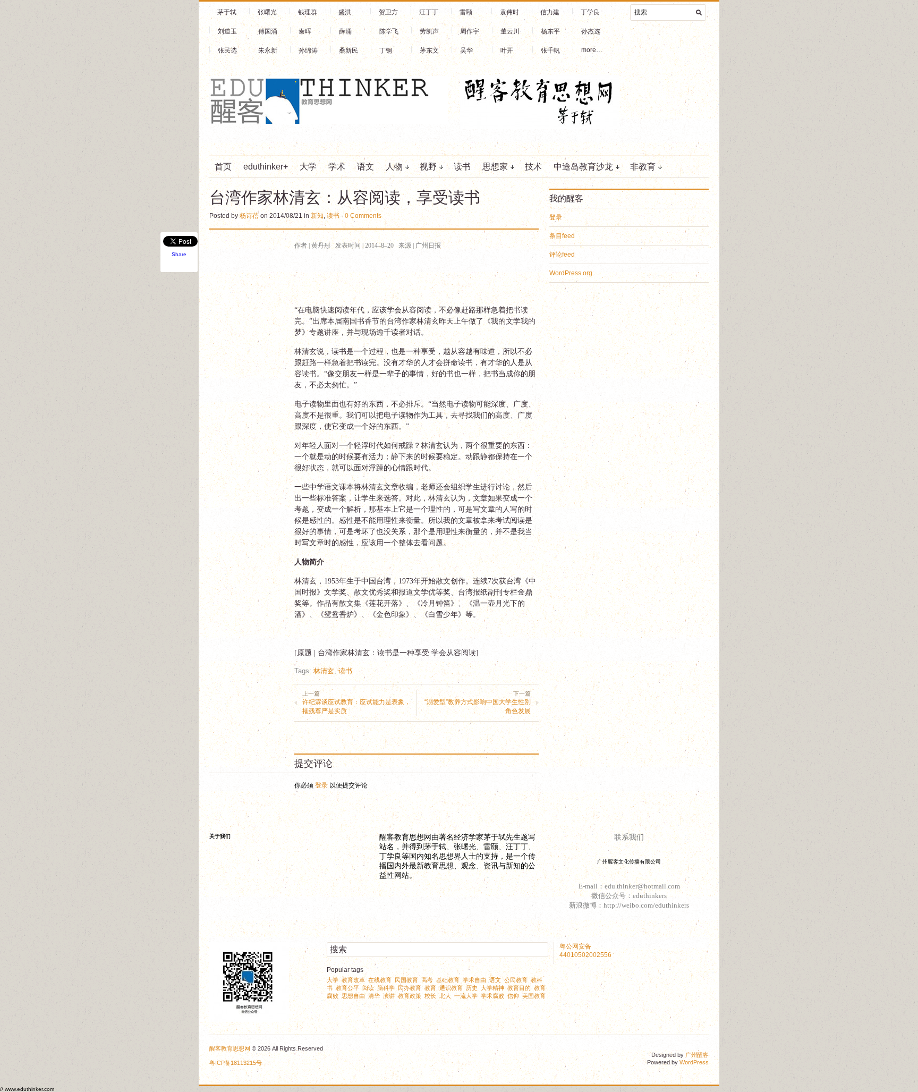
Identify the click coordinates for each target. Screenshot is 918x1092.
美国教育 (534, 996)
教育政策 (409, 996)
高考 (427, 980)
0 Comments (363, 215)
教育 (430, 988)
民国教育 (406, 980)
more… (591, 50)
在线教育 (380, 980)
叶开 (506, 50)
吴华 (466, 50)
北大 (445, 996)
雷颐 (466, 12)
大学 (308, 166)
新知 (317, 215)
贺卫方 (388, 12)
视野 (428, 166)
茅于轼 (226, 12)
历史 (472, 988)
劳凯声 (429, 31)
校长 (430, 996)
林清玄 (323, 671)
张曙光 (267, 12)
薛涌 (345, 31)
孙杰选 (590, 31)
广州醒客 (697, 1055)
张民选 (227, 50)
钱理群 (307, 12)
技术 (533, 166)
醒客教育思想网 (229, 1048)
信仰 (513, 996)
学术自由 (474, 980)
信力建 (549, 12)
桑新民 (348, 50)
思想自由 (353, 996)
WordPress (694, 1062)
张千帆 (550, 50)
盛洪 (344, 12)
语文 (365, 166)
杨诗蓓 (249, 215)
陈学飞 (388, 31)
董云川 (510, 31)
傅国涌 (267, 31)
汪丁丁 (428, 12)
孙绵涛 (308, 50)
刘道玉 (227, 31)
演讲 (389, 996)
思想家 (495, 166)
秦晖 (305, 31)
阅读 (368, 988)
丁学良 (590, 12)
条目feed (562, 236)
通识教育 (451, 988)
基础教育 (448, 980)
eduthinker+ (265, 166)
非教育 (643, 166)
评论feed (562, 254)
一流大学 (466, 996)
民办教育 (409, 988)
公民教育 (516, 980)
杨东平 (550, 31)
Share (179, 254)
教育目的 (519, 988)
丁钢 (385, 50)
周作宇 (469, 31)
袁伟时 (509, 12)
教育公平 (347, 988)
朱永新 (267, 50)
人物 (394, 166)
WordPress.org (570, 273)
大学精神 (492, 988)
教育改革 (353, 980)
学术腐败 (492, 996)
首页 (223, 166)
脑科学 (386, 988)
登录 (321, 785)
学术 (336, 166)
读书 (462, 166)
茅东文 (429, 50)
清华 (374, 996)
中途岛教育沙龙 (583, 166)
